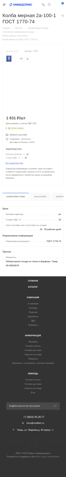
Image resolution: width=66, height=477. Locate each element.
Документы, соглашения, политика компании (33, 363)
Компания (33, 297)
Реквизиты (33, 325)
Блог (33, 392)
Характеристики (15, 197)
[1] (6, 51)
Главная (33, 281)
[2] (9, 51)
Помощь (33, 373)
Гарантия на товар (33, 354)
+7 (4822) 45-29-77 (33, 417)
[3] (12, 51)
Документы (33, 316)
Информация (33, 335)
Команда (33, 308)
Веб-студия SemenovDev (47, 456)
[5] (17, 51)
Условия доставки (33, 350)
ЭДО (33, 321)
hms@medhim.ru (35, 423)
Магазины (33, 342)
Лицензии (33, 312)
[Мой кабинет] (55, 5)
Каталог (33, 287)
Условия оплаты (33, 346)
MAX (33, 441)
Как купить (40, 197)
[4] (14, 51)
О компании (33, 303)
